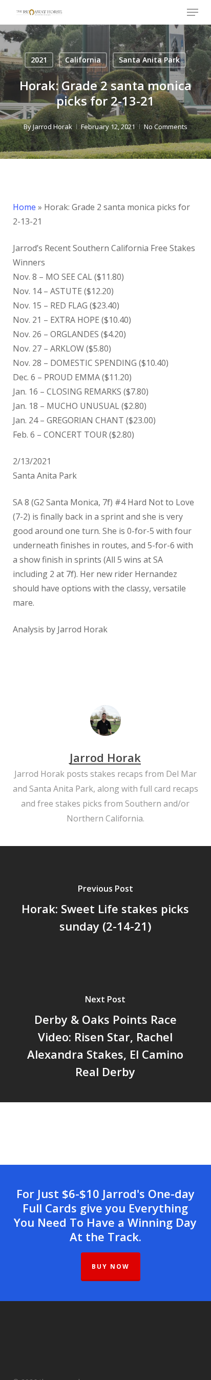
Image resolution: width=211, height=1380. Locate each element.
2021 (39, 60)
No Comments (165, 126)
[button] (192, 12)
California (83, 60)
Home (24, 207)
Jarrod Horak (52, 126)
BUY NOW (111, 1266)
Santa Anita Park (149, 60)
